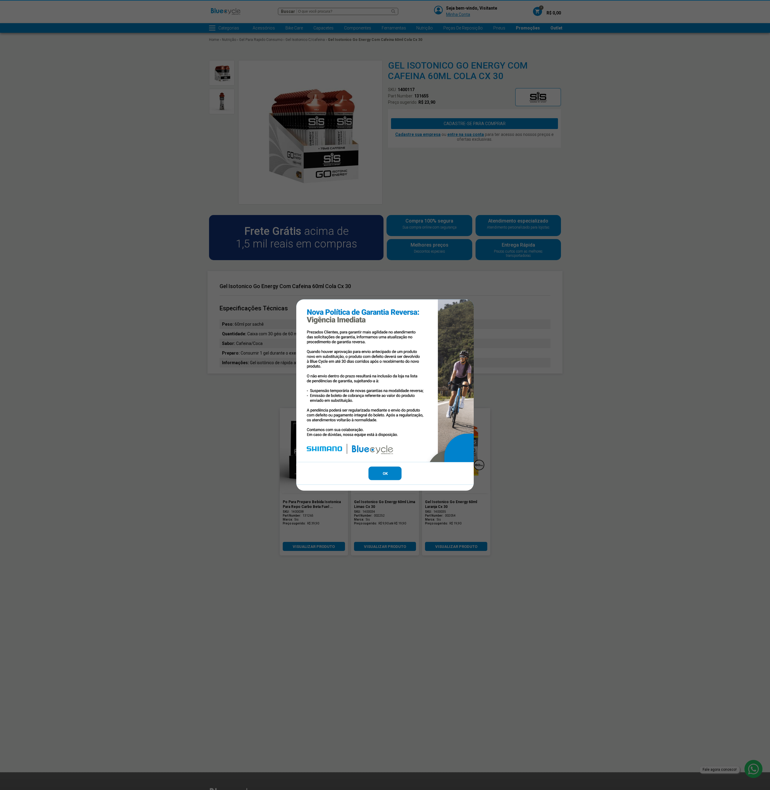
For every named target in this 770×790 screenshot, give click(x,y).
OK (385, 473)
